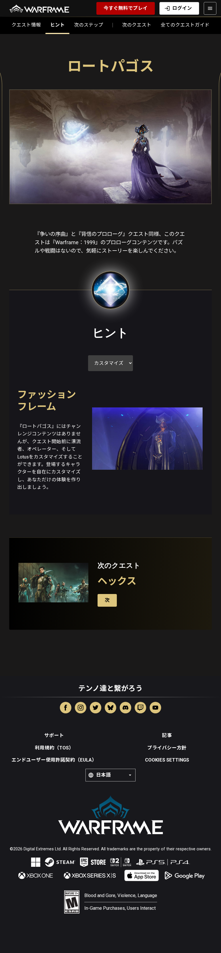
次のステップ (88, 25)
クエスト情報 (26, 25)
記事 (167, 735)
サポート (54, 735)
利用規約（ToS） (54, 748)
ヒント (57, 25)
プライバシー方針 (166, 748)
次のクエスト (136, 25)
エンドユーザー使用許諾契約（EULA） (54, 760)
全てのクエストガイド (185, 25)
